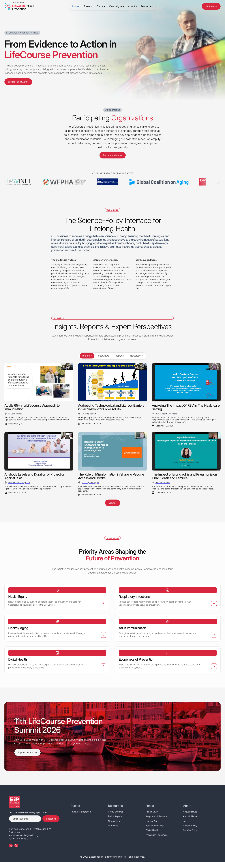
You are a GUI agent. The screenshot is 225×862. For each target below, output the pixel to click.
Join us (186, 821)
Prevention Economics (156, 835)
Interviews (113, 825)
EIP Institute (211, 6)
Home (75, 6)
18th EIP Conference (81, 812)
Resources (147, 6)
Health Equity (152, 812)
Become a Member (112, 155)
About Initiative (190, 816)
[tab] (87, 355)
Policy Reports (115, 816)
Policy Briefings (115, 812)
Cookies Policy (190, 830)
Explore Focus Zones (18, 81)
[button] (100, 6)
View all (112, 503)
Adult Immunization (155, 825)
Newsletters (114, 821)
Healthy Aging (152, 821)
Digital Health (152, 830)
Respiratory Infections (156, 816)
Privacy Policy (190, 825)
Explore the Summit (27, 752)
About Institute (190, 812)
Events (88, 6)
